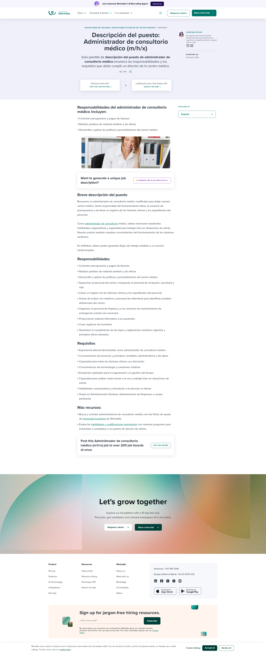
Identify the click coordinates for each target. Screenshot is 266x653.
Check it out (157, 4)
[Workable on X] (174, 582)
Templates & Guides (99, 13)
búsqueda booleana (94, 418)
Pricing (51, 571)
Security (52, 593)
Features (52, 576)
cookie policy (65, 649)
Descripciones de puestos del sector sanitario (133, 28)
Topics (80, 13)
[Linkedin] (188, 45)
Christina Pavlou (194, 32)
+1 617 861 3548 (171, 568)
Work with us (122, 576)
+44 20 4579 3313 (186, 574)
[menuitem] (81, 13)
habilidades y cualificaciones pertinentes (114, 424)
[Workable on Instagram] (180, 582)
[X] (191, 45)
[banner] (125, 180)
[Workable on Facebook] (161, 582)
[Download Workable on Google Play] (190, 591)
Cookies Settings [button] (193, 648)
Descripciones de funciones (97, 28)
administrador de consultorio (101, 223)
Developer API (89, 582)
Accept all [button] (210, 648)
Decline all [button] (226, 648)
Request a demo (178, 13)
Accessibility (122, 587)
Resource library (89, 576)
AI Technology (55, 582)
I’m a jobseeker (122, 13)
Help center (87, 571)
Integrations (54, 587)
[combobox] (161, 13)
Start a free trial (202, 12)
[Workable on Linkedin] (155, 582)
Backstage (121, 582)
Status (119, 593)
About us (120, 571)
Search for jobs (89, 587)
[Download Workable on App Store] (165, 591)
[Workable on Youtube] (167, 582)
